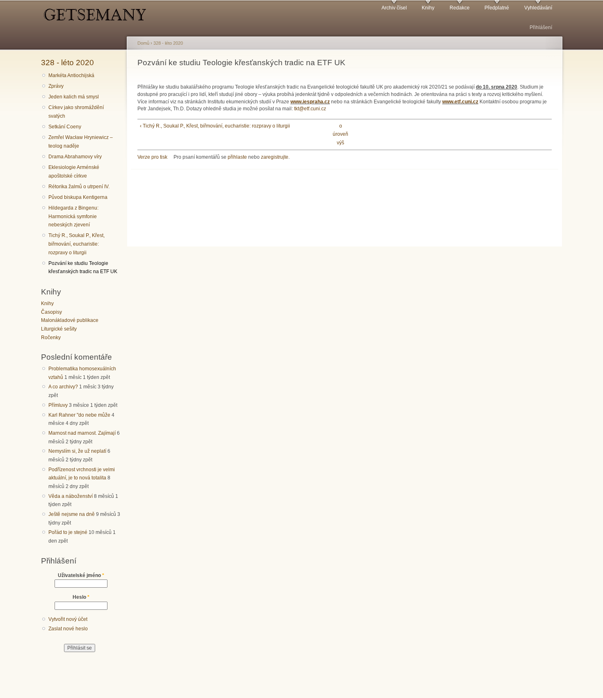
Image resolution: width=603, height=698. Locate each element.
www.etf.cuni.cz (460, 102)
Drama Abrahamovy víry (75, 157)
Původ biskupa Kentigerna (77, 197)
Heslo (81, 597)
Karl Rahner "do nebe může (79, 415)
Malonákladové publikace (69, 320)
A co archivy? (63, 387)
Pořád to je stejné (67, 532)
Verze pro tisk (152, 157)
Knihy (428, 8)
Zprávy (56, 86)
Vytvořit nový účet (67, 619)
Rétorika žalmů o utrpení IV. (79, 186)
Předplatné (496, 8)
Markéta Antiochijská (71, 75)
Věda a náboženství (70, 496)
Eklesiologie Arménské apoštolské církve (73, 171)
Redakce (460, 8)
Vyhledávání (538, 8)
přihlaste (237, 157)
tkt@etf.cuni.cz (310, 109)
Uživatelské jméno (81, 575)
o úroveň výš (340, 134)
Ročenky (51, 337)
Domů (143, 43)
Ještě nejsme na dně (71, 514)
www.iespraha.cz (310, 102)
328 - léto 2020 (67, 62)
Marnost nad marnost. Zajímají (82, 433)
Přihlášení (541, 27)
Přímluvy (58, 405)
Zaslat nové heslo (68, 629)
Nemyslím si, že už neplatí (77, 451)
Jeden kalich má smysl (73, 97)
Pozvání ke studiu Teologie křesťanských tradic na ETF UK (82, 267)
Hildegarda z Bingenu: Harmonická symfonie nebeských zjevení (73, 216)
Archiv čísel (394, 8)
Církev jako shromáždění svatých (76, 112)
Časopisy (51, 312)
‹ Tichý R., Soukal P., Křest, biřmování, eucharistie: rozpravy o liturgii (215, 126)
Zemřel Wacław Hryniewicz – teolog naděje (80, 142)
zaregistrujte (274, 157)
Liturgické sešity (59, 329)
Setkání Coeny (64, 127)
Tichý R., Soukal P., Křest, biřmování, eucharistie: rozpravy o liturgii (76, 244)
